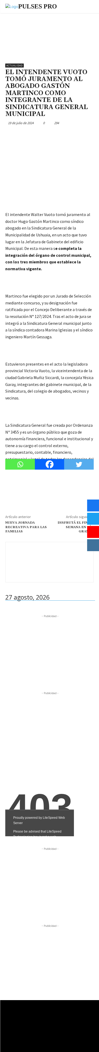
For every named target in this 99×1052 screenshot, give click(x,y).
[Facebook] (10, 135)
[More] (59, 135)
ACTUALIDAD (14, 65)
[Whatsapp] (20, 464)
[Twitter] (22, 135)
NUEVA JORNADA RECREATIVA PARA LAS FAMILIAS (26, 527)
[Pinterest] (35, 135)
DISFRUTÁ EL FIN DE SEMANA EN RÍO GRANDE (76, 527)
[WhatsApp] (47, 135)
